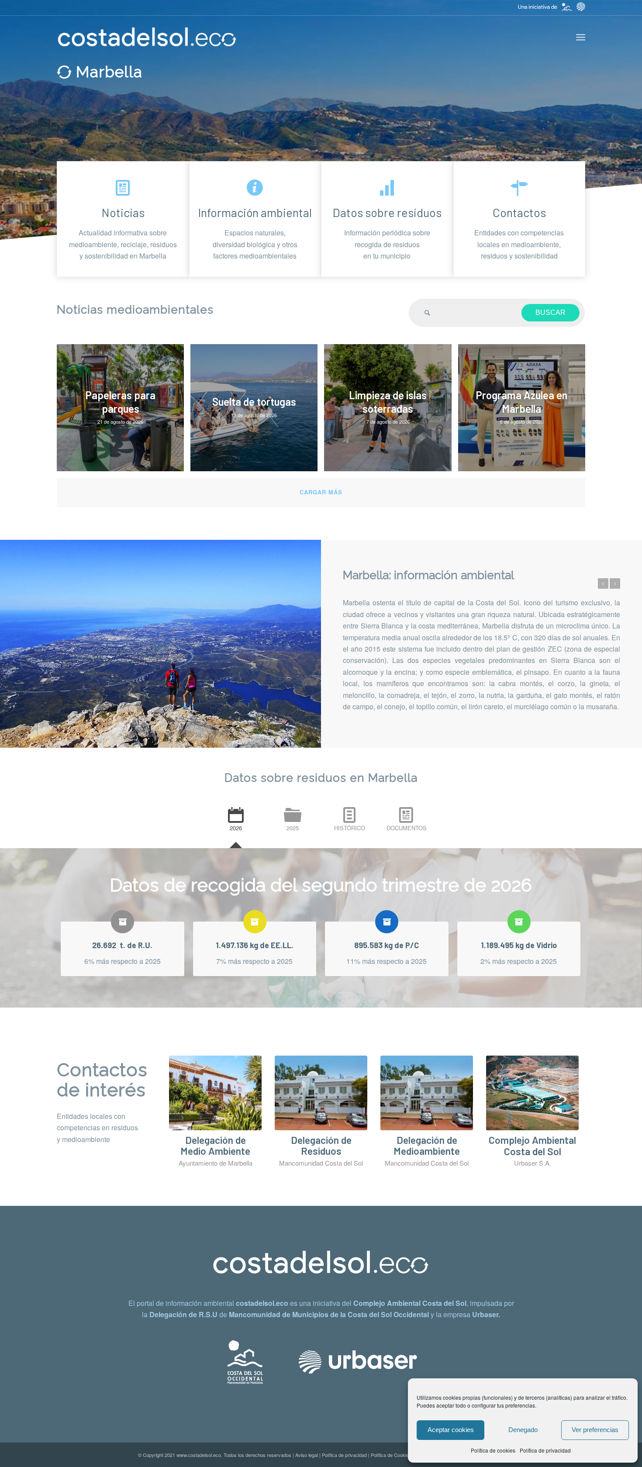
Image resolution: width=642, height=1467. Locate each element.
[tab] (235, 823)
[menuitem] (580, 37)
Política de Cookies (391, 1454)
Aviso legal (306, 1454)
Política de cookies (493, 1450)
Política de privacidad (545, 1450)
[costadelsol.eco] (147, 37)
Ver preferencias (595, 1429)
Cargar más (321, 492)
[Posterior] (615, 578)
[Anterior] (603, 578)
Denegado (523, 1429)
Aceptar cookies (451, 1429)
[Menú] (580, 37)
